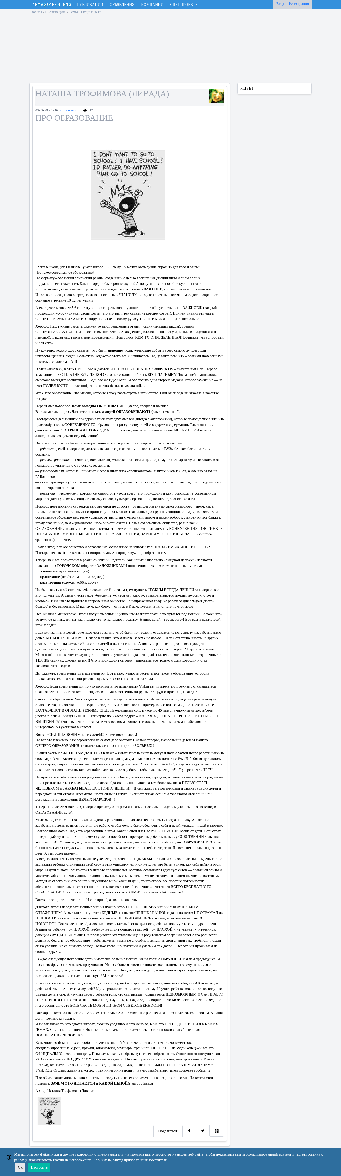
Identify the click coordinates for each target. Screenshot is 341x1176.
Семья (73, 12)
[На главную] (52, 4)
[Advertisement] (139, 50)
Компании (152, 4)
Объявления (122, 4)
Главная (35, 12)
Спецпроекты (184, 4)
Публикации (90, 4)
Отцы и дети (91, 12)
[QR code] (216, 1131)
